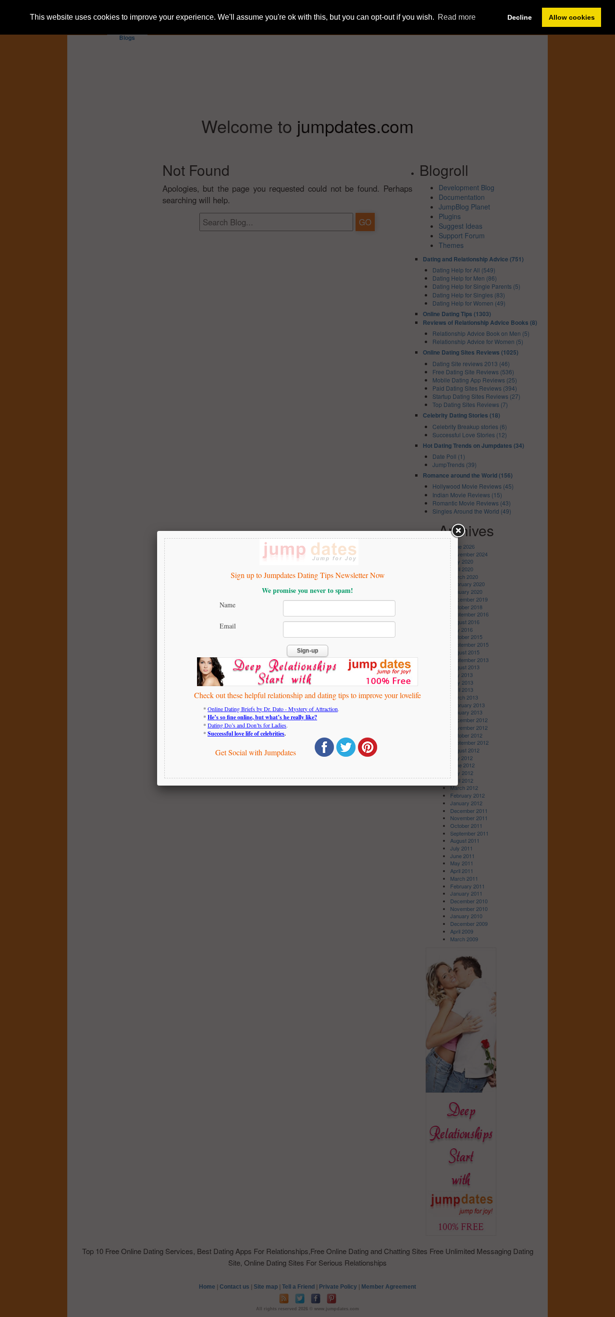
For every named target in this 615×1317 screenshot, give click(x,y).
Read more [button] (457, 17)
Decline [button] (519, 17)
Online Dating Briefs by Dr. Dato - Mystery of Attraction (273, 709)
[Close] (458, 531)
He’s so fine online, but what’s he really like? (262, 717)
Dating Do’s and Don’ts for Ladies (247, 725)
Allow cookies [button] (572, 17)
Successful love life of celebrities (246, 733)
